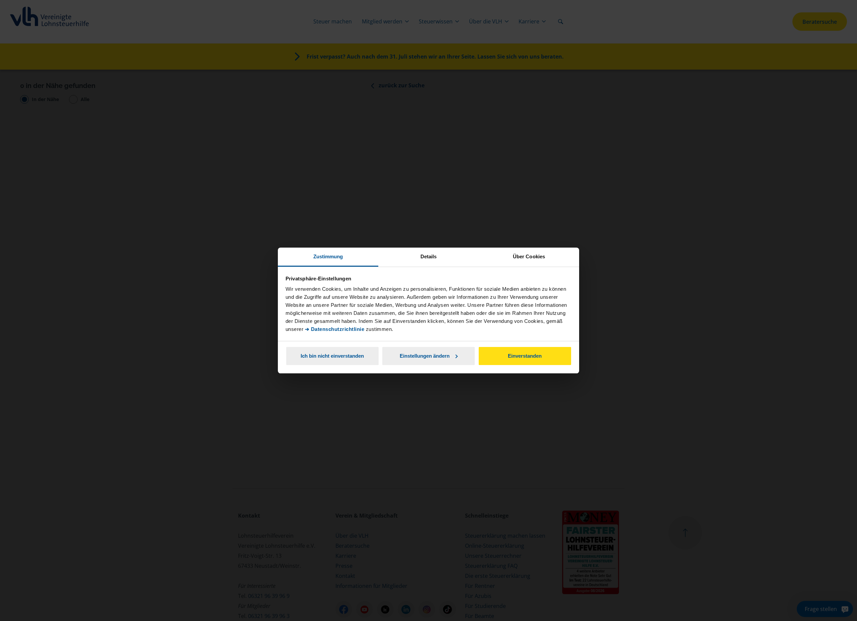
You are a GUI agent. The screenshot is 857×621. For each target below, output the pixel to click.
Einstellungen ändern (425, 356)
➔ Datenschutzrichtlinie (335, 329)
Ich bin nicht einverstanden (332, 356)
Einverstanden (525, 356)
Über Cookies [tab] (529, 256)
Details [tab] (428, 256)
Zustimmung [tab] (328, 256)
